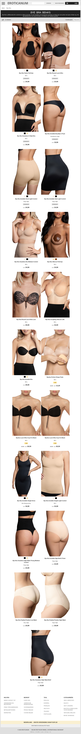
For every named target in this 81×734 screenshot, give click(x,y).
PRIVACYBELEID (28, 710)
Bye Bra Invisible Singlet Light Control (55, 500)
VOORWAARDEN (28, 707)
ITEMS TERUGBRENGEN (11, 707)
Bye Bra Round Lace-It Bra (55, 73)
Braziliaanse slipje (55, 136)
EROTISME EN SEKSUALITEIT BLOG (40, 725)
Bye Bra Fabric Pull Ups (26, 73)
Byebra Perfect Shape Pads (55, 377)
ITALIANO (46, 711)
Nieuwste (76, 19)
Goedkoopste (68, 19)
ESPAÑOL (46, 703)
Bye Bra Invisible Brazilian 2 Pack (55, 133)
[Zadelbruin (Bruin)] (56, 259)
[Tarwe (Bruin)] (56, 70)
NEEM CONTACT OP (9, 700)
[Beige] (25, 70)
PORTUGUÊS (47, 714)
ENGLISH (46, 700)
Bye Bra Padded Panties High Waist (55, 620)
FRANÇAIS (47, 705)
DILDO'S (66, 703)
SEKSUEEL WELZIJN (69, 712)
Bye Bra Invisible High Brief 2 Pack (55, 558)
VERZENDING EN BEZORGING (9, 703)
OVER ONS (27, 700)
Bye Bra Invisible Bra (26, 379)
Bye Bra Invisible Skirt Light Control (55, 199)
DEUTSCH (47, 708)
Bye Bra (8, 8)
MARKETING (7, 712)
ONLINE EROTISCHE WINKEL (39, 729)
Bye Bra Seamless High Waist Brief (40, 680)
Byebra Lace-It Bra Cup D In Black (26, 437)
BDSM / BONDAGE (69, 715)
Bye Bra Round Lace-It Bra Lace (26, 319)
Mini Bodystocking (26, 503)
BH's (26, 75)
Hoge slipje (26, 201)
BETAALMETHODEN (9, 710)
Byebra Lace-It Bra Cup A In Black (55, 437)
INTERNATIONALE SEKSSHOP (55, 729)
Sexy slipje (26, 622)
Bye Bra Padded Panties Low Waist (26, 620)
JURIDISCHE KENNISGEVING (28, 703)
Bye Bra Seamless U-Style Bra (26, 136)
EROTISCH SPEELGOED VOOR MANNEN (71, 709)
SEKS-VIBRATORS (69, 700)
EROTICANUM (18, 3)
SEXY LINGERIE (68, 705)
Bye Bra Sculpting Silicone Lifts (54, 319)
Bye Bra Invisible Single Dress (26, 500)
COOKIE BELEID (28, 712)
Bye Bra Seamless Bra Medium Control (26, 261)
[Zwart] (27, 70)
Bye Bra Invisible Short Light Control (26, 199)
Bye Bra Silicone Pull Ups (55, 261)
